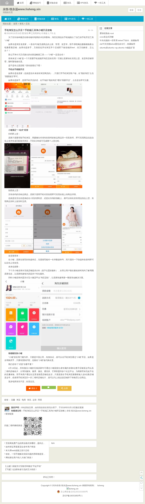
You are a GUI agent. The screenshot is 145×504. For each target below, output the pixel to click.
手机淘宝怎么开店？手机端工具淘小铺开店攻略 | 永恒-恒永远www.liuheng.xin (57, 411)
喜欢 (34, 388)
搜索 (132, 10)
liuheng (100, 485)
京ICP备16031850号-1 (72, 496)
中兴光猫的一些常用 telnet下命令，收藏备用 (119, 40)
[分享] (141, 478)
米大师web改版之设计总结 (17, 450)
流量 (13, 400)
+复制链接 (8, 414)
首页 (15, 24)
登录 (139, 10)
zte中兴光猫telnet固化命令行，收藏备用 (117, 44)
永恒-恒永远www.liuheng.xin (21, 9)
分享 (66, 388)
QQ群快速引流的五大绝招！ (24, 469)
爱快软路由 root (107, 33)
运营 (35, 400)
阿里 (40, 400)
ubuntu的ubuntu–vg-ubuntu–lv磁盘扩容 (117, 48)
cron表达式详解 (107, 37)
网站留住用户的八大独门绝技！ (19, 457)
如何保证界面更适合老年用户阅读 (20, 447)
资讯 (22, 24)
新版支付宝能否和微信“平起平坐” (26, 466)
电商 (24, 400)
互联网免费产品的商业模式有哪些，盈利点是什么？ (28, 443)
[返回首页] (7, 3)
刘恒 (39, 407)
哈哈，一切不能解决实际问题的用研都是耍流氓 (26, 454)
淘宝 (18, 400)
